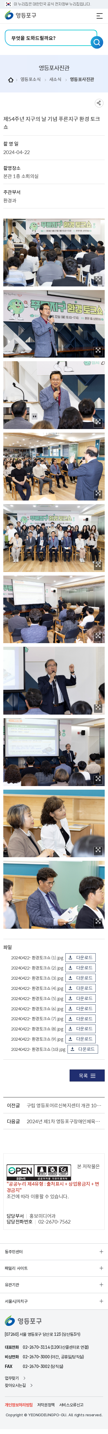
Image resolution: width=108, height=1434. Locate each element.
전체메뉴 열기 (99, 16)
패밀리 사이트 (16, 1268)
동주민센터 (14, 1251)
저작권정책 (46, 1404)
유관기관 (12, 1284)
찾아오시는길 (15, 1385)
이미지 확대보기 (98, 280)
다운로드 (84, 957)
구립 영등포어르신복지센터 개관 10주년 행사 (65, 1105)
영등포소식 (30, 79)
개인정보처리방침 (19, 1404)
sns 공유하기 (99, 103)
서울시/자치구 (16, 1301)
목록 (83, 1075)
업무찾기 (12, 1378)
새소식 (55, 79)
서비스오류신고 (71, 1404)
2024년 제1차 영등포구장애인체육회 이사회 (65, 1121)
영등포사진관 (82, 79)
